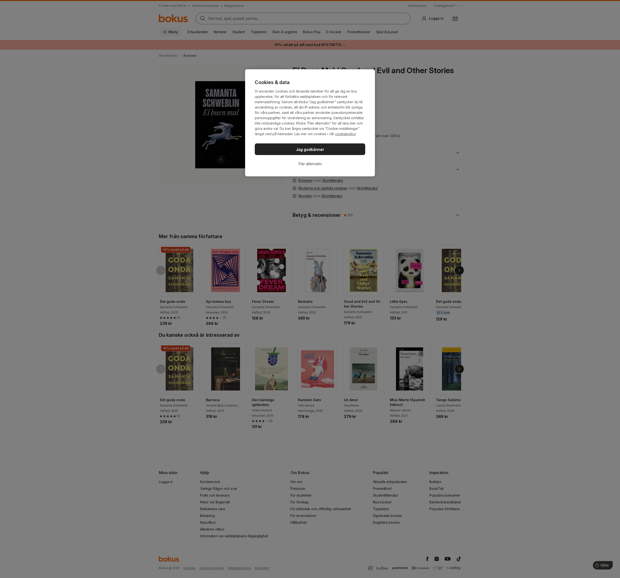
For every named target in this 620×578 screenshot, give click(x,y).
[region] (310, 122)
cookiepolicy (345, 134)
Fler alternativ (310, 163)
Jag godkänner (310, 149)
